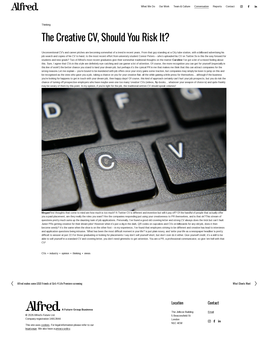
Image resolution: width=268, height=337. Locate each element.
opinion (65, 253)
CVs (44, 253)
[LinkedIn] (255, 6)
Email (211, 312)
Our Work (164, 6)
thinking (77, 253)
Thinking (46, 24)
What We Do (148, 6)
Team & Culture (181, 6)
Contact (230, 6)
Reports (217, 6)
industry (54, 253)
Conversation (201, 6)
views (87, 253)
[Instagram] (241, 6)
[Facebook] (248, 6)
